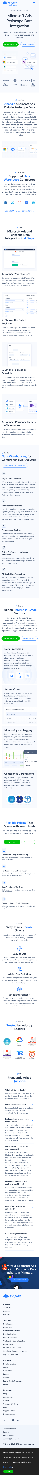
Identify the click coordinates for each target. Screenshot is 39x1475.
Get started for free (10, 44)
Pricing (6, 1384)
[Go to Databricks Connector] (19, 202)
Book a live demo (28, 44)
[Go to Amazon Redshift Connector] (5, 202)
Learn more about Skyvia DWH (14, 465)
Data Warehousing (10, 1337)
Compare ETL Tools (10, 1404)
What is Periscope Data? (16, 1105)
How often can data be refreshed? (15, 1207)
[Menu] (34, 3)
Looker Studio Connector (12, 1381)
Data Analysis (8, 1344)
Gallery (6, 1400)
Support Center (9, 1411)
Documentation (9, 1414)
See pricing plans (12, 842)
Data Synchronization (11, 1331)
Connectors (7, 1371)
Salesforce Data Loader (12, 1348)
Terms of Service (9, 1429)
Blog (5, 1394)
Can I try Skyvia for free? (16, 1234)
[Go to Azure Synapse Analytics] (12, 202)
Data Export (7, 1327)
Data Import (7, 1324)
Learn (5, 1407)
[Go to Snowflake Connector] (33, 202)
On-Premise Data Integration (14, 1341)
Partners (6, 1314)
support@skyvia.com (11, 1439)
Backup (6, 1374)
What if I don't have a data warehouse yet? (16, 1148)
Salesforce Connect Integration (15, 1351)
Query (5, 1367)
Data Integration (22, 10)
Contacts (6, 1311)
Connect (6, 1377)
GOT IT (8, 1471)
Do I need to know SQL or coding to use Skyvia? (16, 1183)
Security (6, 1432)
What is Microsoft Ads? (15, 1090)
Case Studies (8, 1397)
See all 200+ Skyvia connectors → (19, 211)
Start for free (28, 842)
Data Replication (9, 1334)
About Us (7, 1308)
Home (13, 10)
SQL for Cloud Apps (10, 1354)
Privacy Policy (8, 1435)
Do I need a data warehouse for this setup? (17, 1120)
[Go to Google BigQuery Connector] (26, 202)
